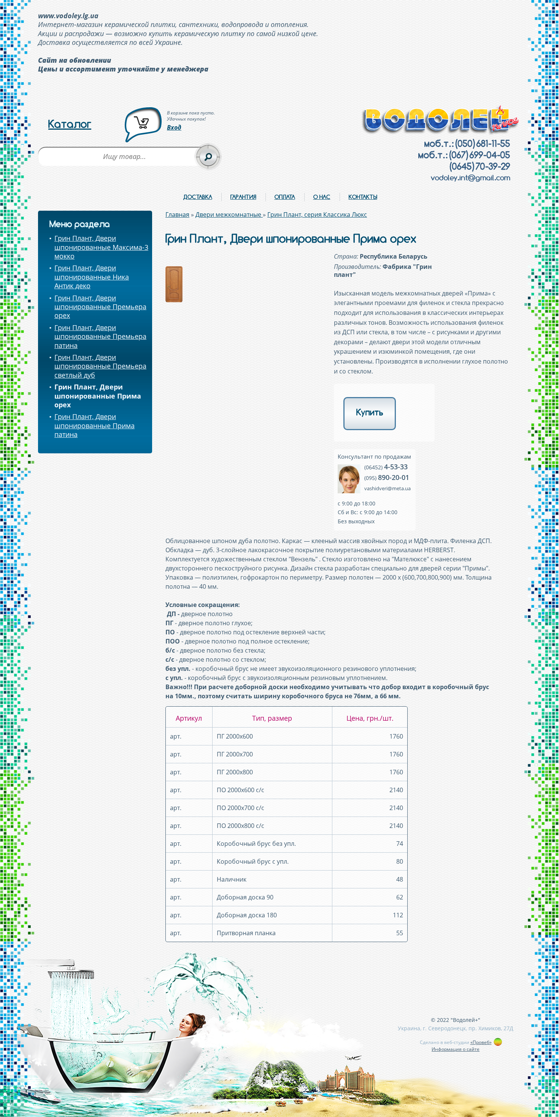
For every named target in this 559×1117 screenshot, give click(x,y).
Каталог (69, 124)
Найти (208, 156)
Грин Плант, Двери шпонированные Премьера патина (100, 336)
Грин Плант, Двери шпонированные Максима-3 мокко (101, 247)
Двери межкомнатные (229, 214)
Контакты (363, 196)
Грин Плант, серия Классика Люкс (317, 214)
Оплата (285, 196)
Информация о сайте (456, 1049)
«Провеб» (481, 1042)
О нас (321, 196)
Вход (174, 128)
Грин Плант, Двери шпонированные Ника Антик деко (91, 276)
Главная (177, 214)
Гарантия (243, 196)
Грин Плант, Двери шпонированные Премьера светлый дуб (100, 366)
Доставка (197, 196)
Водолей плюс (440, 120)
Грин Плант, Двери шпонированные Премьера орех (100, 306)
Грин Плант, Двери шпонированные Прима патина (94, 425)
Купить (369, 412)
